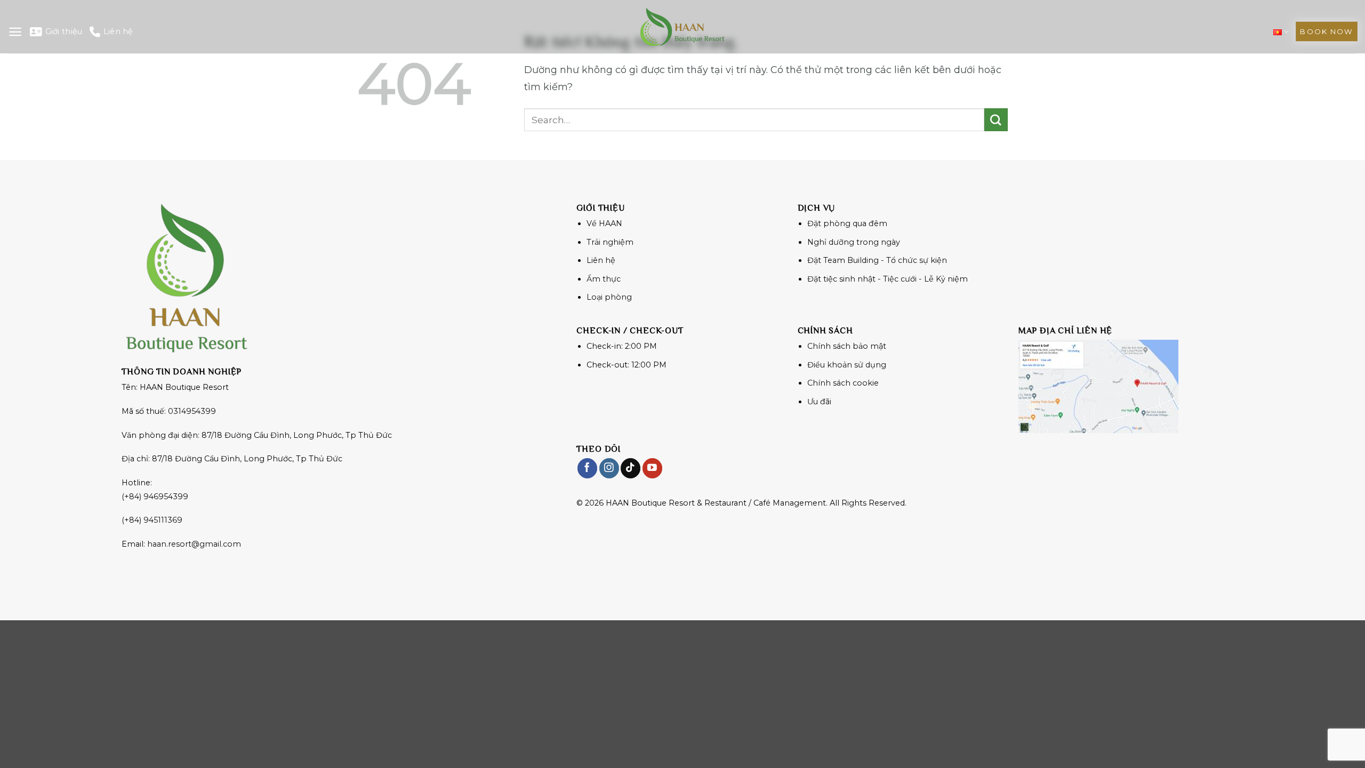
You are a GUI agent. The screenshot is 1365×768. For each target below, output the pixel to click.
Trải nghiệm (610, 242)
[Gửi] (996, 120)
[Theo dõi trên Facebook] (587, 468)
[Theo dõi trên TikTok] (630, 468)
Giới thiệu (63, 31)
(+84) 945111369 (152, 520)
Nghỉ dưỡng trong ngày (853, 242)
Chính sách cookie (843, 383)
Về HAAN (604, 223)
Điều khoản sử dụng (846, 365)
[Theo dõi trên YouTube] (652, 468)
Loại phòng (609, 297)
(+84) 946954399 (155, 496)
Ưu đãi (819, 401)
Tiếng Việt (1281, 31)
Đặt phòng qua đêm (847, 223)
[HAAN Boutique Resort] (682, 26)
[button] (15, 32)
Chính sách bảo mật (846, 346)
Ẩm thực (604, 279)
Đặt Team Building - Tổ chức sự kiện (877, 260)
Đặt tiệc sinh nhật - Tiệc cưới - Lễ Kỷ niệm (887, 279)
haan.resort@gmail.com (194, 544)
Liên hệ (118, 31)
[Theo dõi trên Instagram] (609, 468)
